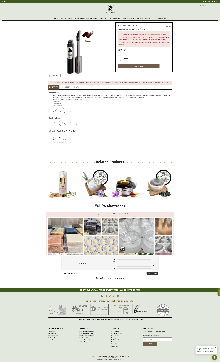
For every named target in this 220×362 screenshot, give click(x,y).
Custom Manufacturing (86, 340)
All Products (51, 331)
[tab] (53, 87)
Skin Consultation (53, 338)
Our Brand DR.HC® (116, 333)
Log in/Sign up (206, 1)
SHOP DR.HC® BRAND (63, 18)
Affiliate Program (84, 342)
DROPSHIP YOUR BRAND (110, 18)
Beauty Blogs (51, 340)
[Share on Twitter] (170, 27)
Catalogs (113, 338)
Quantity (120, 60)
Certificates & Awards (117, 340)
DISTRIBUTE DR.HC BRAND (86, 18)
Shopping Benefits (53, 336)
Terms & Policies (116, 344)
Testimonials (115, 342)
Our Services (114, 336)
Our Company (115, 331)
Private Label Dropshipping (86, 336)
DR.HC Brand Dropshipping (86, 331)
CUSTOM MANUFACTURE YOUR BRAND (139, 18)
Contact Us (114, 346)
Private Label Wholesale (86, 338)
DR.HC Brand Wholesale (86, 333)
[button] (203, 5)
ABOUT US (162, 18)
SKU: (119, 55)
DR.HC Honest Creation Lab (113, 359)
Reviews (50, 342)
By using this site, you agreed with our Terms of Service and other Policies (110, 356)
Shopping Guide (52, 333)
